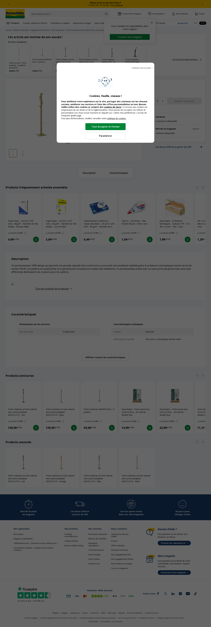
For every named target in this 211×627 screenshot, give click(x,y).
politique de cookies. (116, 118)
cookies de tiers (112, 107)
